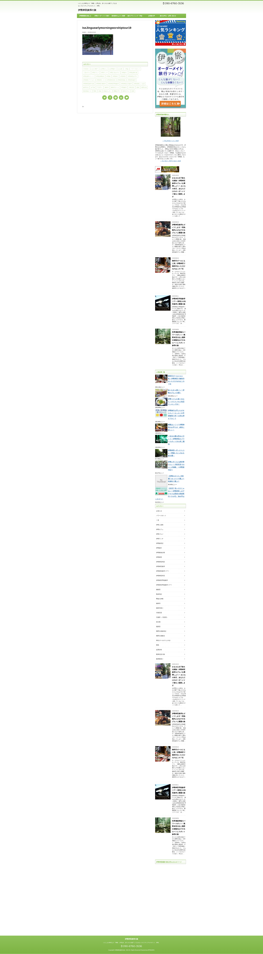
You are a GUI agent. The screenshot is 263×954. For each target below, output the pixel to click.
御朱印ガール (115, 87)
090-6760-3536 (174, 3)
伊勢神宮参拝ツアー (162, 571)
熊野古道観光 (160, 636)
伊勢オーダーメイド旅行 (102, 16)
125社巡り (86, 69)
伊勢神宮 (123, 76)
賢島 (94, 91)
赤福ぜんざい (107, 91)
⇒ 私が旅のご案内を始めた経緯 (170, 161)
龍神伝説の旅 (160, 654)
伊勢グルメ (95, 72)
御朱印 (107, 87)
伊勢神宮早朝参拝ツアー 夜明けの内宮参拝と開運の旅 (179, 301)
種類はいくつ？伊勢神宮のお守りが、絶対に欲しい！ (176, 427)
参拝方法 (86, 87)
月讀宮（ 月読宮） (162, 617)
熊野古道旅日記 (161, 631)
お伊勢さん (103, 69)
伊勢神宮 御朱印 (101, 83)
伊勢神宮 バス (100, 80)
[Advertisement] (170, 898)
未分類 (158, 622)
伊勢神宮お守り (132, 76)
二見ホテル (86, 72)
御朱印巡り (159, 608)
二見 (157, 520)
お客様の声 (151, 16)
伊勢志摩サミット (88, 76)
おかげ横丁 (94, 69)
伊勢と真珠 (159, 525)
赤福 (99, 91)
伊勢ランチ (104, 72)
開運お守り (117, 91)
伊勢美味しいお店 (139, 83)
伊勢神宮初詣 (121, 80)
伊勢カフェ (159, 529)
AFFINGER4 (151, 950)
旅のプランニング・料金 (135, 16)
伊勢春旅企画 (160, 552)
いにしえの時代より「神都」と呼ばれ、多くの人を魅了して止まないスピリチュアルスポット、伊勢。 (131, 942)
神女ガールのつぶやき (163, 640)
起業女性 (159, 649)
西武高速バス (87, 91)
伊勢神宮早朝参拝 (113, 83)
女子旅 (93, 87)
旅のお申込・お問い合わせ (168, 16)
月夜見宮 (131, 87)
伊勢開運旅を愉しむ (85, 16)
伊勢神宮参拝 (132, 80)
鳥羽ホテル (126, 91)
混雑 (137, 87)
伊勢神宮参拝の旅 (87, 10)
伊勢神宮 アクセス (88, 80)
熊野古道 (144, 87)
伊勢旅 (108, 76)
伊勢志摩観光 (100, 76)
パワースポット (135, 69)
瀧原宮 (158, 626)
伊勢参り (124, 72)
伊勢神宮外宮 (160, 575)
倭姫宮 (158, 589)
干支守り (99, 87)
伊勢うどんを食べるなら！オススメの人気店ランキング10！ (176, 401)
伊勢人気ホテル (114, 72)
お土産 (120, 69)
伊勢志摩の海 (133, 72)
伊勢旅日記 (159, 543)
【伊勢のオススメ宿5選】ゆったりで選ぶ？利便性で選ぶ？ (176, 478)
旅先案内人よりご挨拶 (118, 16)
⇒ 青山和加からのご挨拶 (170, 141)
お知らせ (159, 511)
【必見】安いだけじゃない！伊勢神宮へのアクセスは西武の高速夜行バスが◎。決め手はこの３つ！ (169, 493)
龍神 (133, 91)
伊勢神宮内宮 (111, 80)
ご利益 (126, 69)
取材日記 (159, 594)
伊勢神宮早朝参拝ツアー (164, 585)
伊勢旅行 (115, 76)
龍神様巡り (159, 659)
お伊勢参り (112, 69)
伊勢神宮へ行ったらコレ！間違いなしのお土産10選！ (176, 453)
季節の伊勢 (159, 599)
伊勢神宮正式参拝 (126, 83)
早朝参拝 (124, 87)
